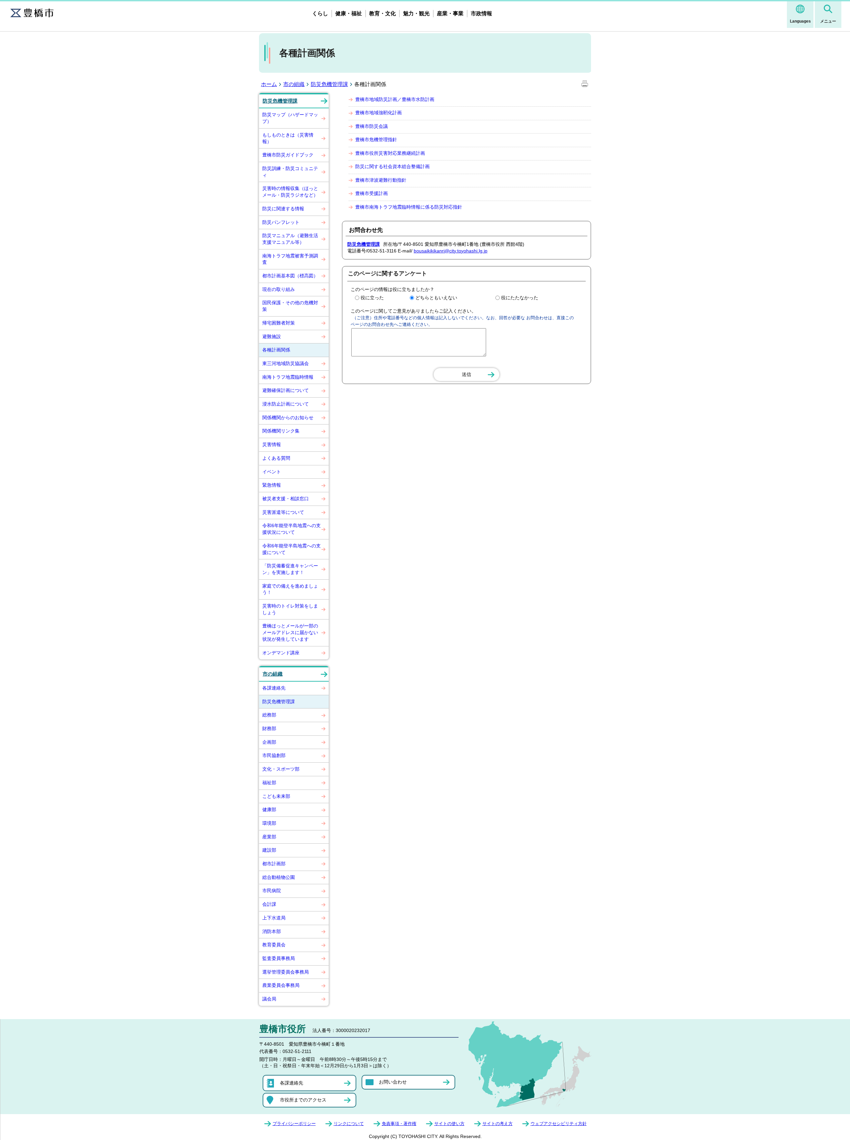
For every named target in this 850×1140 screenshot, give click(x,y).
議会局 (269, 998)
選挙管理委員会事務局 (285, 972)
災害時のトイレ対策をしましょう (290, 609)
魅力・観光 (416, 13)
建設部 (269, 850)
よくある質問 (276, 458)
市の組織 (293, 84)
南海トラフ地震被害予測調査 (290, 259)
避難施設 (271, 336)
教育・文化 (382, 13)
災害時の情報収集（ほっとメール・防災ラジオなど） (290, 192)
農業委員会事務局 (280, 985)
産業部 (269, 836)
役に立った (372, 297)
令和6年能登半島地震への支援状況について (291, 529)
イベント (271, 471)
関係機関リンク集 (280, 430)
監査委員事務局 (278, 958)
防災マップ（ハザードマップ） (290, 118)
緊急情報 (271, 485)
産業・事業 (450, 13)
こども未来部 (276, 796)
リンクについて (349, 1123)
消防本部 (271, 931)
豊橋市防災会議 (371, 126)
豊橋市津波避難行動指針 (380, 180)
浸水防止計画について (285, 404)
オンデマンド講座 (280, 652)
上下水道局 (274, 917)
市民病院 (271, 890)
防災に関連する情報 (283, 208)
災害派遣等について (283, 512)
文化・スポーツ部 (280, 769)
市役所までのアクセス (303, 1099)
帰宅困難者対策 (278, 323)
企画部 (269, 742)
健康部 (269, 809)
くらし (320, 13)
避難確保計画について (285, 390)
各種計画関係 (276, 349)
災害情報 (271, 444)
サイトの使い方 (449, 1123)
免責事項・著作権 (399, 1123)
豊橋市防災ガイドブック (287, 154)
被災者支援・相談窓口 (285, 498)
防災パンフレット (280, 222)
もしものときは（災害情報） (287, 138)
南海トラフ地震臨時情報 (287, 377)
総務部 (269, 714)
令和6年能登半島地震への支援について (291, 549)
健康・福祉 (348, 13)
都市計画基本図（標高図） (290, 275)
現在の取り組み (278, 289)
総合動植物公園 (278, 877)
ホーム (269, 84)
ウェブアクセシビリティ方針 (559, 1123)
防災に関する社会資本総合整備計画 (392, 166)
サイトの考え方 (497, 1123)
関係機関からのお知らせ (287, 417)
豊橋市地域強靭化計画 (378, 112)
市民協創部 (274, 755)
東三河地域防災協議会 (285, 363)
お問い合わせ (393, 1082)
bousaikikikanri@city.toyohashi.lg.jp (450, 250)
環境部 (269, 823)
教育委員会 (274, 944)
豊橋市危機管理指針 (376, 139)
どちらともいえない (436, 297)
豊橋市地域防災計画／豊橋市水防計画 (394, 99)
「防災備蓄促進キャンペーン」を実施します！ (290, 569)
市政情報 (481, 13)
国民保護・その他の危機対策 (290, 306)
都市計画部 (274, 863)
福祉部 (269, 782)
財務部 (269, 728)
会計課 (269, 904)
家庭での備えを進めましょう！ (290, 589)
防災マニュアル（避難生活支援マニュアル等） (290, 239)
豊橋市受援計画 (371, 193)
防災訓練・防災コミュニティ (290, 172)
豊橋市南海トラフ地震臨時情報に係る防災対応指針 (408, 207)
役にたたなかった (519, 297)
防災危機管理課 (329, 84)
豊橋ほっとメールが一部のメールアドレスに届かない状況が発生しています (290, 632)
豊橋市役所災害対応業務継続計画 (390, 153)
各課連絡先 (274, 688)
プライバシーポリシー (294, 1123)
